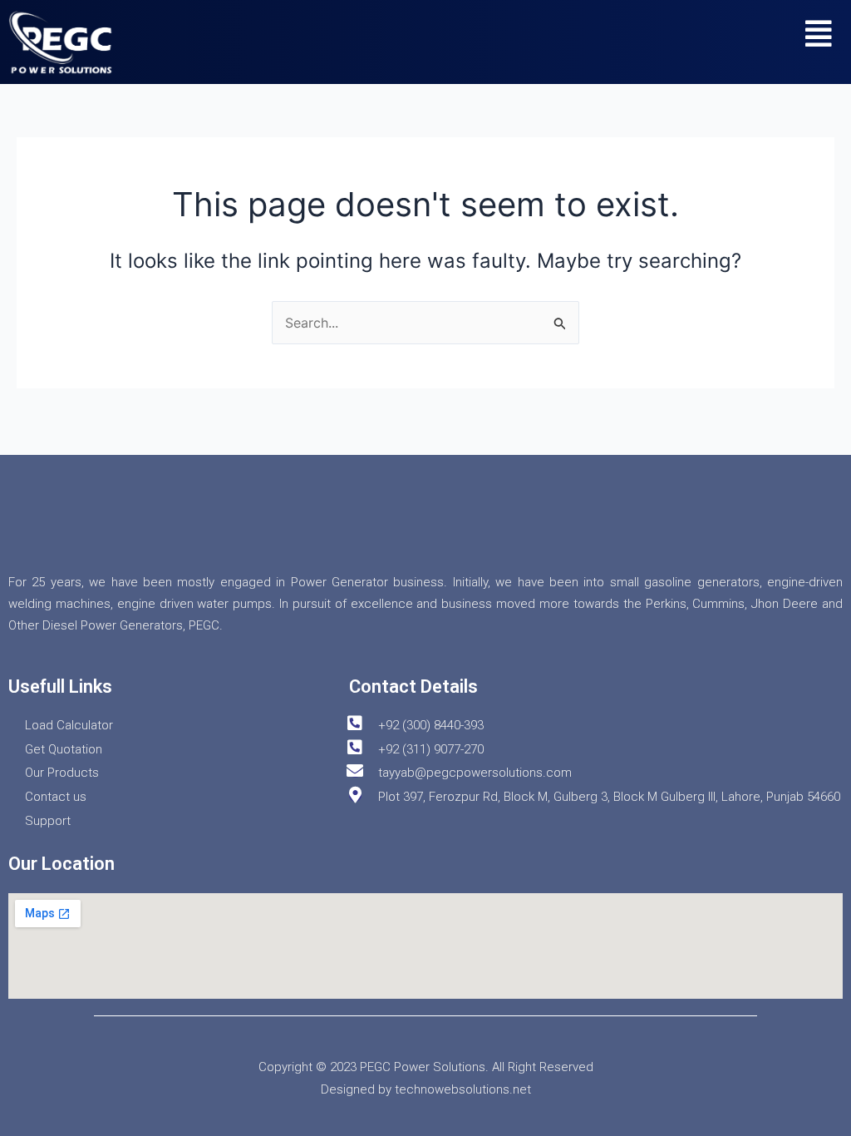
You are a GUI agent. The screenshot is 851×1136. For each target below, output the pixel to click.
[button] (819, 33)
